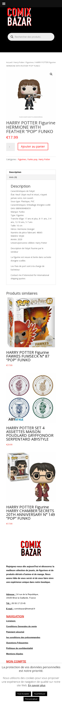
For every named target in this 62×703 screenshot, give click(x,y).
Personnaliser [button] (31, 699)
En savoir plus (36, 685)
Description (15, 172)
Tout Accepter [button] (23, 693)
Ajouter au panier (33, 146)
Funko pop (32, 159)
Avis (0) (13, 177)
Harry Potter (19, 62)
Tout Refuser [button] (39, 693)
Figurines (30, 62)
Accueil (9, 62)
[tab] (31, 172)
